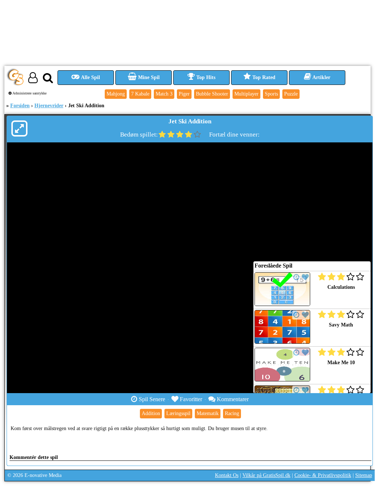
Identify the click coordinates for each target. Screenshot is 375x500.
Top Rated (263, 77)
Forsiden (20, 105)
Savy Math (341, 325)
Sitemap (363, 475)
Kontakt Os (226, 475)
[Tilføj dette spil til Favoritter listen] (305, 277)
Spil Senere (151, 399)
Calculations (341, 287)
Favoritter (190, 399)
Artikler (320, 77)
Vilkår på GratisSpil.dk (266, 475)
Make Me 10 (341, 362)
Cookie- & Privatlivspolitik (322, 475)
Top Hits (205, 77)
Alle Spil (90, 77)
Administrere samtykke (29, 93)
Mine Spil (148, 77)
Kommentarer (232, 399)
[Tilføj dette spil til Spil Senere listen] (296, 277)
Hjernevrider (48, 105)
